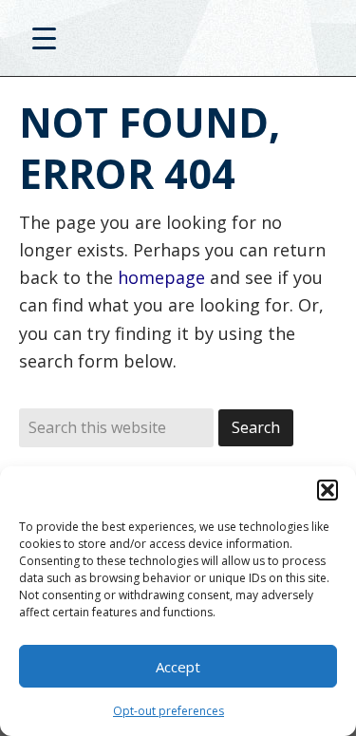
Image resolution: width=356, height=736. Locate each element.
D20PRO (178, 42)
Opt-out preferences (168, 711)
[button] (327, 490)
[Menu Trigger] (44, 37)
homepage (161, 277)
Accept (178, 666)
